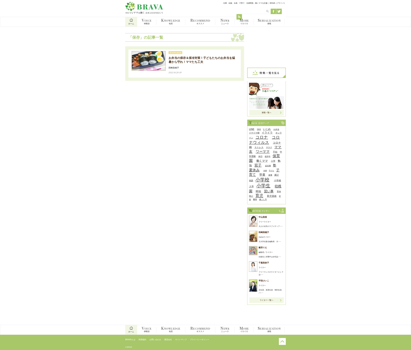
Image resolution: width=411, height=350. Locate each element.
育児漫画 (271, 196)
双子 (258, 165)
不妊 (275, 152)
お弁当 (276, 129)
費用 (255, 199)
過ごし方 (263, 199)
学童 (262, 174)
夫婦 (265, 171)
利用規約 (142, 339)
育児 (259, 195)
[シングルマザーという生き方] (266, 108)
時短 (258, 191)
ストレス (258, 147)
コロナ (261, 137)
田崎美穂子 (174, 68)
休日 (260, 156)
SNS (259, 129)
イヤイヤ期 (254, 133)
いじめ (267, 129)
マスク (269, 147)
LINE (251, 129)
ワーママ (263, 151)
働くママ (262, 160)
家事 (270, 175)
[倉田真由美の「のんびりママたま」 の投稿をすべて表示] (266, 94)
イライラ (267, 132)
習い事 (269, 191)
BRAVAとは (130, 339)
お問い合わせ (155, 339)
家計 (276, 175)
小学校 (262, 179)
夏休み (254, 170)
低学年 (268, 156)
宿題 (251, 180)
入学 (273, 161)
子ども (271, 171)
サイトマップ (181, 339)
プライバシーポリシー (199, 339)
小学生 (263, 185)
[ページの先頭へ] (282, 344)
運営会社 (168, 339)
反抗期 (268, 166)
